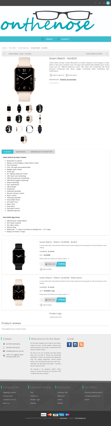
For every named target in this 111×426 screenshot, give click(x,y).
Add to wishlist (47, 269)
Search (87, 400)
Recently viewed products (94, 392)
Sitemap (33, 403)
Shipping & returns (9, 392)
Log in (100, 3)
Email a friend (73, 75)
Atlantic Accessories (68, 79)
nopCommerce (63, 418)
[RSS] (81, 344)
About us (6, 403)
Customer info (62, 392)
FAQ (31, 392)
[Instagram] (75, 344)
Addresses (61, 396)
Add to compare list (58, 75)
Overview (7, 152)
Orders (59, 400)
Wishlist (60, 403)
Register (95, 3)
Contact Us (34, 396)
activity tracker (54, 317)
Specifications (21, 152)
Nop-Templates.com (80, 418)
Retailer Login (35, 400)
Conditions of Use (9, 400)
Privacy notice (8, 396)
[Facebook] (69, 344)
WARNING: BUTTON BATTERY (41, 152)
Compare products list (92, 396)
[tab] (7, 152)
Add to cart (51, 264)
